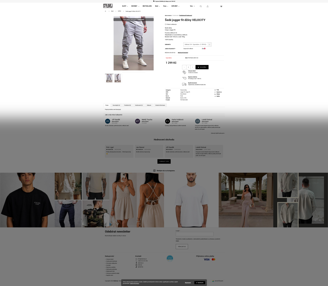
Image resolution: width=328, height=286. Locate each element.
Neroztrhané (183, 94)
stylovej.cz (140, 263)
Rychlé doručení (192, 83)
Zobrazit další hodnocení (217, 133)
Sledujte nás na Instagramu (166, 170)
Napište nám (109, 275)
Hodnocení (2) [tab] (139, 105)
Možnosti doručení (183, 52)
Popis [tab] (106, 105)
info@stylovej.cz (142, 259)
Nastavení (188, 282)
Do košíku (203, 67)
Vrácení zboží (192, 71)
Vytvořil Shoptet (219, 281)
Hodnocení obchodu (164, 139)
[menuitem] (125, 6)
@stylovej (140, 267)
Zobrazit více (164, 161)
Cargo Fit (188, 92)
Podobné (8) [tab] (127, 105)
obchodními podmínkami (200, 239)
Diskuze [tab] (149, 105)
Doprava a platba (110, 267)
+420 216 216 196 (143, 261)
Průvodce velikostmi (111, 263)
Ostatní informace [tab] (160, 105)
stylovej (140, 265)
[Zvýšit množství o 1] (192, 67)
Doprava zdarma (192, 77)
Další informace (134, 283)
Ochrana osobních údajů (112, 273)
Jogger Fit (182, 92)
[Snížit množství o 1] (184, 67)
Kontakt (108, 265)
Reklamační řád (110, 271)
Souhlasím (200, 282)
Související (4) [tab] (116, 105)
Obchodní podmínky (111, 269)
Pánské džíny (183, 90)
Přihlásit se (182, 246)
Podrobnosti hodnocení (185, 15)
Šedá (181, 96)
